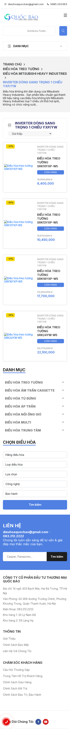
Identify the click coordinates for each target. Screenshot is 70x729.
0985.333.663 (58, 4)
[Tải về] (9, 125)
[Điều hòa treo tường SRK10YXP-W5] (18, 167)
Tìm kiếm (35, 504)
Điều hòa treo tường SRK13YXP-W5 (48, 218)
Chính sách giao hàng (17, 682)
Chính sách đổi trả (15, 688)
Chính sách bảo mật (16, 644)
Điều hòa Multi (18, 422)
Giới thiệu (9, 638)
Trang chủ (12, 64)
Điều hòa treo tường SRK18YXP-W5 (48, 275)
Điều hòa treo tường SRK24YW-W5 (48, 331)
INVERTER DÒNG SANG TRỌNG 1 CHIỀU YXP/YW (32, 84)
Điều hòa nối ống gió (23, 414)
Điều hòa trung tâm (23, 430)
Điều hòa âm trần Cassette (30, 390)
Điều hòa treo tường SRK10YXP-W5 (48, 162)
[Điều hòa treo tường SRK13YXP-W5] (18, 223)
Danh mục (21, 46)
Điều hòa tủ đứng (20, 398)
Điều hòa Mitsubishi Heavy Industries (35, 74)
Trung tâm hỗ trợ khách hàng (22, 676)
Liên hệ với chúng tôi (17, 651)
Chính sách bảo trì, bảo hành (22, 694)
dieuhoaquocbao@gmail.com (26, 4)
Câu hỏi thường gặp (16, 669)
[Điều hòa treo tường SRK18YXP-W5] (18, 279)
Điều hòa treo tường (21, 69)
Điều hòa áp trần (20, 406)
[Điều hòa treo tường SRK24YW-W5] (18, 335)
